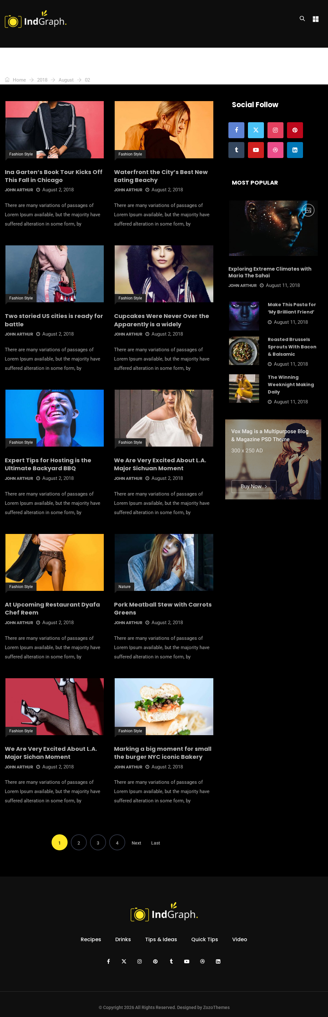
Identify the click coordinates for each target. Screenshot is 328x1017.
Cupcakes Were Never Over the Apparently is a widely (161, 320)
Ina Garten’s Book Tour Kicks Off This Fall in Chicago (53, 176)
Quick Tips (204, 939)
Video (239, 939)
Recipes (91, 939)
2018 (42, 80)
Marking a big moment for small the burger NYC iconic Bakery (162, 753)
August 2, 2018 (58, 190)
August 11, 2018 (283, 285)
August (66, 80)
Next (136, 843)
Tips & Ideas (161, 939)
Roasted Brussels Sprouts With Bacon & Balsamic (292, 346)
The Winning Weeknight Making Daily (291, 384)
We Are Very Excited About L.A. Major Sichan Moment (51, 753)
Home (19, 80)
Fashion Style (21, 154)
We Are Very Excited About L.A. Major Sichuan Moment (160, 464)
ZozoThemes (216, 1007)
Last (155, 843)
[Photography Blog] (35, 19)
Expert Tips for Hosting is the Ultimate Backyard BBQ (48, 464)
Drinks (123, 939)
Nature (124, 586)
